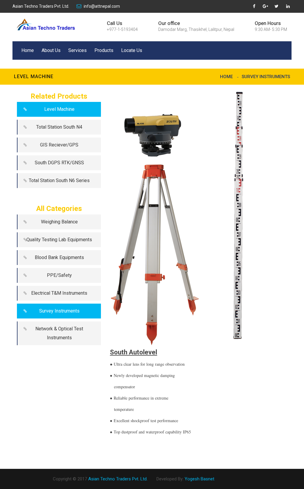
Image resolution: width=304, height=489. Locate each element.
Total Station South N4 (59, 127)
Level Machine (59, 109)
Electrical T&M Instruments (59, 293)
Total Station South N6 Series (59, 180)
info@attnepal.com (102, 6)
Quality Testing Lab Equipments (59, 239)
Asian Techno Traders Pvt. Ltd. (40, 6)
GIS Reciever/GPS (59, 145)
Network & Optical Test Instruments (59, 333)
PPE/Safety (59, 275)
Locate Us (131, 50)
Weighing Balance (59, 222)
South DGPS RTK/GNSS (59, 162)
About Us (51, 50)
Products (103, 50)
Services (77, 50)
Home (27, 50)
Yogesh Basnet (199, 479)
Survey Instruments (266, 76)
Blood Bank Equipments (59, 257)
